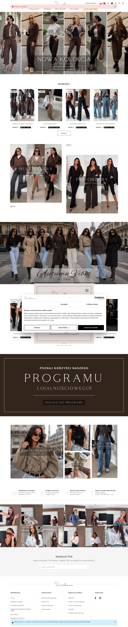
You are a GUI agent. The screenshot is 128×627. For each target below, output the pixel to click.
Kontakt (71, 609)
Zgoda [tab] (36, 304)
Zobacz (64, 133)
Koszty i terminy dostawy (76, 601)
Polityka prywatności (17, 605)
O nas (12, 598)
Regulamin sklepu (16, 601)
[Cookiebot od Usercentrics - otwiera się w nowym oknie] (96, 298)
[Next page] (124, 43)
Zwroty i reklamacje (75, 605)
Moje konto (45, 601)
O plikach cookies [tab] (92, 304)
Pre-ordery (14, 614)
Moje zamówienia (47, 605)
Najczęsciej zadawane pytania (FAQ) (21, 609)
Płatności (71, 598)
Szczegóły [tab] (64, 304)
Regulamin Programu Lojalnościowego (18, 619)
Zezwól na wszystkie (91, 327)
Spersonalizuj (62, 327)
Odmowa (37, 327)
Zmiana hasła (46, 609)
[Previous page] (4, 43)
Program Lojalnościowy (76, 613)
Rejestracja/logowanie (49, 598)
